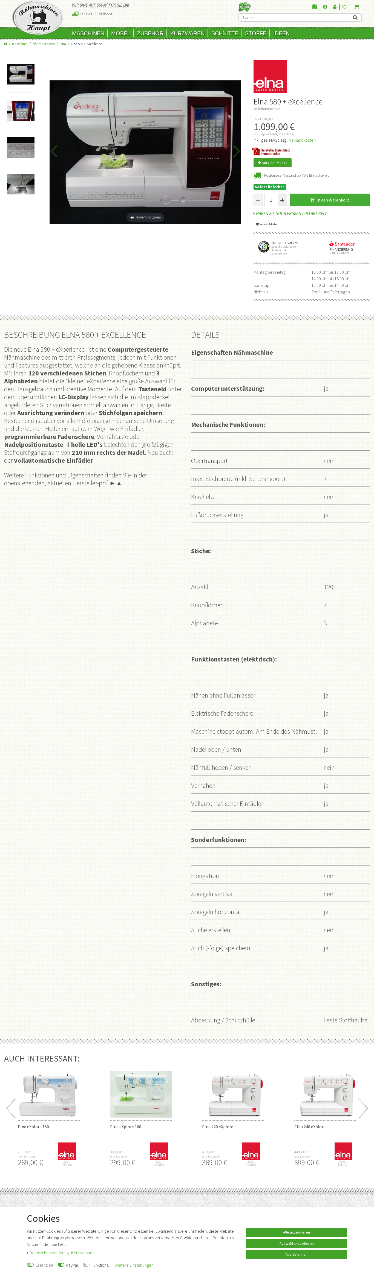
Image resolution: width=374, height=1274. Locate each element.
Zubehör (150, 33)
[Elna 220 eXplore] (233, 1090)
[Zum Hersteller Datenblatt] (273, 151)
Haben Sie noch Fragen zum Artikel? (291, 213)
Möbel (120, 33)
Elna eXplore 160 (125, 1126)
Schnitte (224, 33)
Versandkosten (302, 140)
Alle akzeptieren (296, 1232)
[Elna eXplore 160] (141, 1090)
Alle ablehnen (296, 1254)
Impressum (84, 1252)
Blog (244, 7)
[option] (20, 78)
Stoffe (255, 33)
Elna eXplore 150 (33, 1126)
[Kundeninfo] (325, 7)
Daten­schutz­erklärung (50, 1252)
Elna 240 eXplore (310, 1126)
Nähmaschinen (44, 44)
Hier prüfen (340, 253)
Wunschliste (268, 224)
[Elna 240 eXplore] (325, 1090)
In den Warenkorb (333, 200)
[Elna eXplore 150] (49, 1090)
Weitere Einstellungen (134, 1265)
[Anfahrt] (314, 7)
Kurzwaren (187, 33)
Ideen (281, 33)
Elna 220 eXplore (217, 1126)
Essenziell (44, 1265)
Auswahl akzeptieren (297, 1243)
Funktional (100, 1265)
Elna (63, 44)
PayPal (72, 1265)
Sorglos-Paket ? (274, 162)
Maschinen (88, 33)
